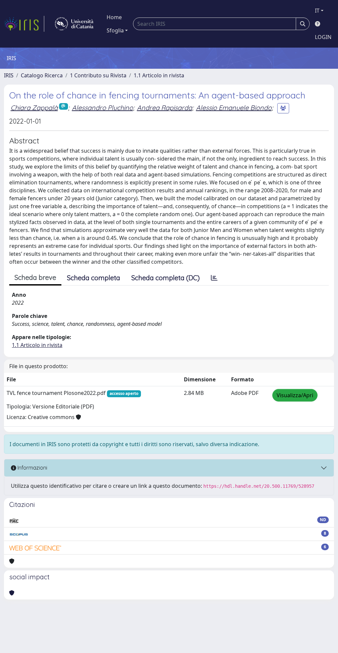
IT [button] (317, 10)
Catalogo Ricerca (42, 75)
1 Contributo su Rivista (98, 75)
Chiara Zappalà (34, 107)
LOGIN (323, 37)
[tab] (214, 278)
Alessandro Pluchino (102, 107)
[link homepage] (24, 24)
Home (114, 17)
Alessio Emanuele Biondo (234, 107)
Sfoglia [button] (115, 30)
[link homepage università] (74, 24)
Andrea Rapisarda (164, 107)
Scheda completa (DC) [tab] (165, 278)
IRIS (9, 75)
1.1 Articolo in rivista (159, 75)
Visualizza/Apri (295, 395)
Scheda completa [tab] (93, 278)
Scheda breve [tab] (35, 277)
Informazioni (31, 467)
